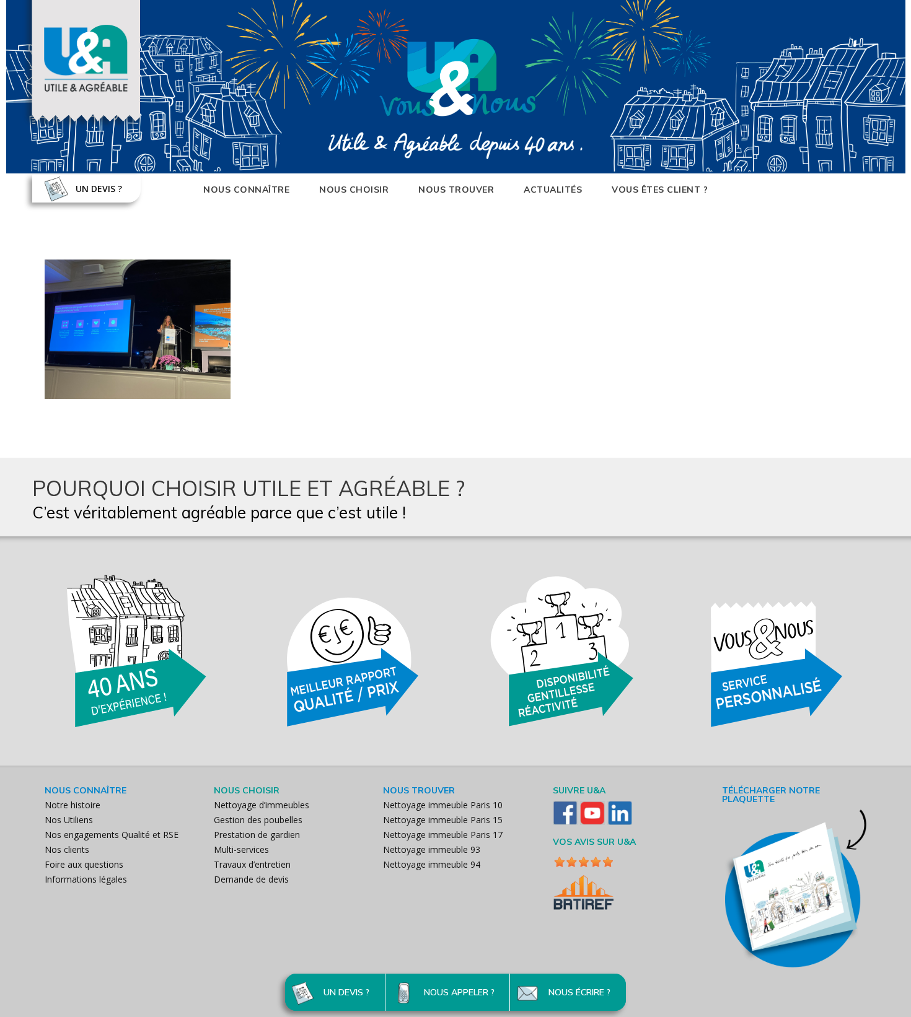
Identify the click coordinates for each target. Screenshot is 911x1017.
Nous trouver (456, 189)
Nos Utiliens (69, 820)
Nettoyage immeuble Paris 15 (443, 820)
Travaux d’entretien (252, 864)
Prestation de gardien (257, 834)
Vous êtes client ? (660, 189)
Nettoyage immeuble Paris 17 (443, 834)
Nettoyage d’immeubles (261, 805)
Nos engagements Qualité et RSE (111, 834)
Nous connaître (246, 189)
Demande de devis (251, 879)
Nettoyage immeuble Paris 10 (443, 805)
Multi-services (241, 849)
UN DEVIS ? (99, 188)
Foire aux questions (84, 864)
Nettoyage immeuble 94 (431, 864)
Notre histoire (72, 805)
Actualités (553, 189)
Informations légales (86, 879)
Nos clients (67, 849)
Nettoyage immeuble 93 (431, 849)
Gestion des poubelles (258, 820)
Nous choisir (354, 189)
